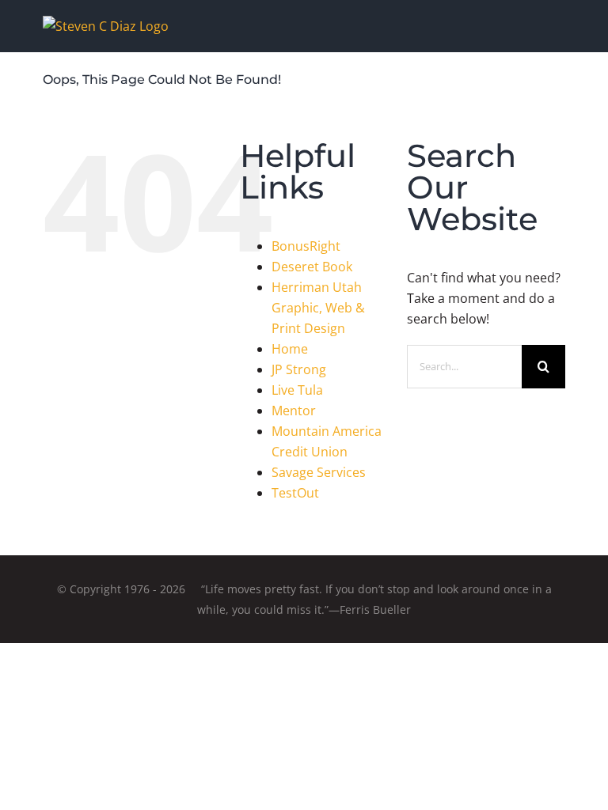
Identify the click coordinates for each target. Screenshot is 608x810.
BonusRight (306, 246)
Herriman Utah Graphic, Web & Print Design (318, 307)
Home (290, 349)
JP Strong (299, 369)
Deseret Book (312, 266)
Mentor (294, 410)
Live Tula (297, 390)
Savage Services (319, 472)
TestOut (295, 493)
